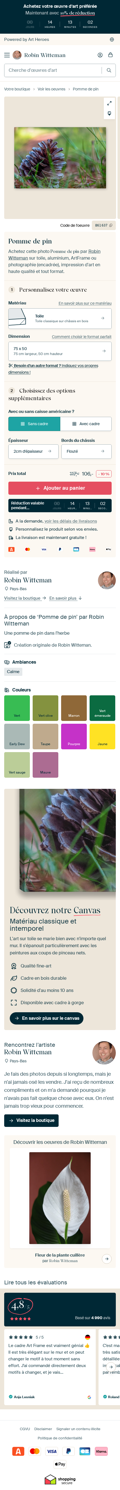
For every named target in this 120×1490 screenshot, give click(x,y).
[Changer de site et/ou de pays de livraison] (112, 39)
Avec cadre (90, 423)
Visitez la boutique (23, 598)
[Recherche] (109, 70)
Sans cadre (38, 423)
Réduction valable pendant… (61, 505)
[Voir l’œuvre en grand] (109, 103)
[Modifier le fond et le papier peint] (109, 113)
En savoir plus (63, 598)
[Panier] (110, 55)
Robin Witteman (45, 55)
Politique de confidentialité (60, 1438)
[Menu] (7, 55)
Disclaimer (43, 1429)
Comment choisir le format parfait (82, 336)
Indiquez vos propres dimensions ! (53, 369)
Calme (13, 671)
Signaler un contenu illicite (78, 1429)
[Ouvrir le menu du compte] (100, 55)
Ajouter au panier (64, 488)
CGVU (25, 1429)
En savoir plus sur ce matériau (85, 303)
